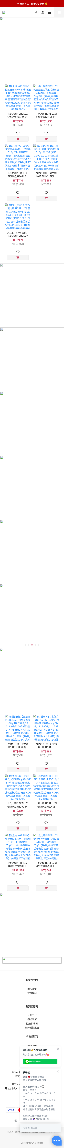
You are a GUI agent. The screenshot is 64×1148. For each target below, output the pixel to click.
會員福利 (32, 993)
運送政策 (32, 1019)
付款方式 (32, 1015)
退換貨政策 (32, 1023)
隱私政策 (32, 989)
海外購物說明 (32, 1027)
